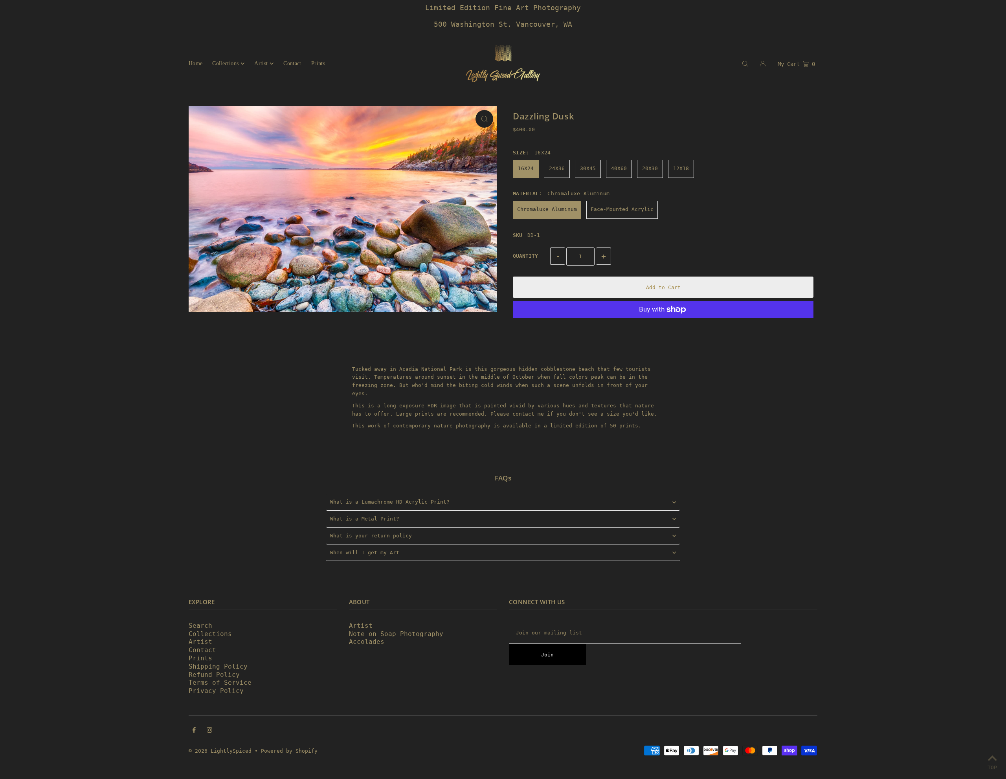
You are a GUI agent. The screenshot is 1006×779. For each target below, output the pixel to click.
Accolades (366, 641)
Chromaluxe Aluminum (547, 209)
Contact (202, 650)
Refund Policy (214, 674)
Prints (200, 658)
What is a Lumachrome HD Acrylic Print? (390, 502)
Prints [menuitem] (318, 63)
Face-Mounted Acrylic (622, 209)
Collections (210, 634)
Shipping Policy (218, 666)
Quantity (525, 256)
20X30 (650, 168)
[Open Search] (745, 63)
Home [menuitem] (195, 63)
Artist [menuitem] (261, 63)
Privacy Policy (216, 691)
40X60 (619, 168)
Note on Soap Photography (396, 634)
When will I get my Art (364, 552)
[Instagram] (209, 731)
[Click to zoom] (484, 119)
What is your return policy (371, 536)
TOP (992, 767)
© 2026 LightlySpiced (220, 751)
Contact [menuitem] (292, 63)
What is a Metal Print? (364, 519)
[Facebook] (194, 731)
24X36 (557, 168)
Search (200, 625)
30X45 (588, 168)
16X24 (526, 168)
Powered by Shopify (289, 751)
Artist (200, 641)
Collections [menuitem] (225, 63)
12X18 (681, 168)
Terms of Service (220, 682)
